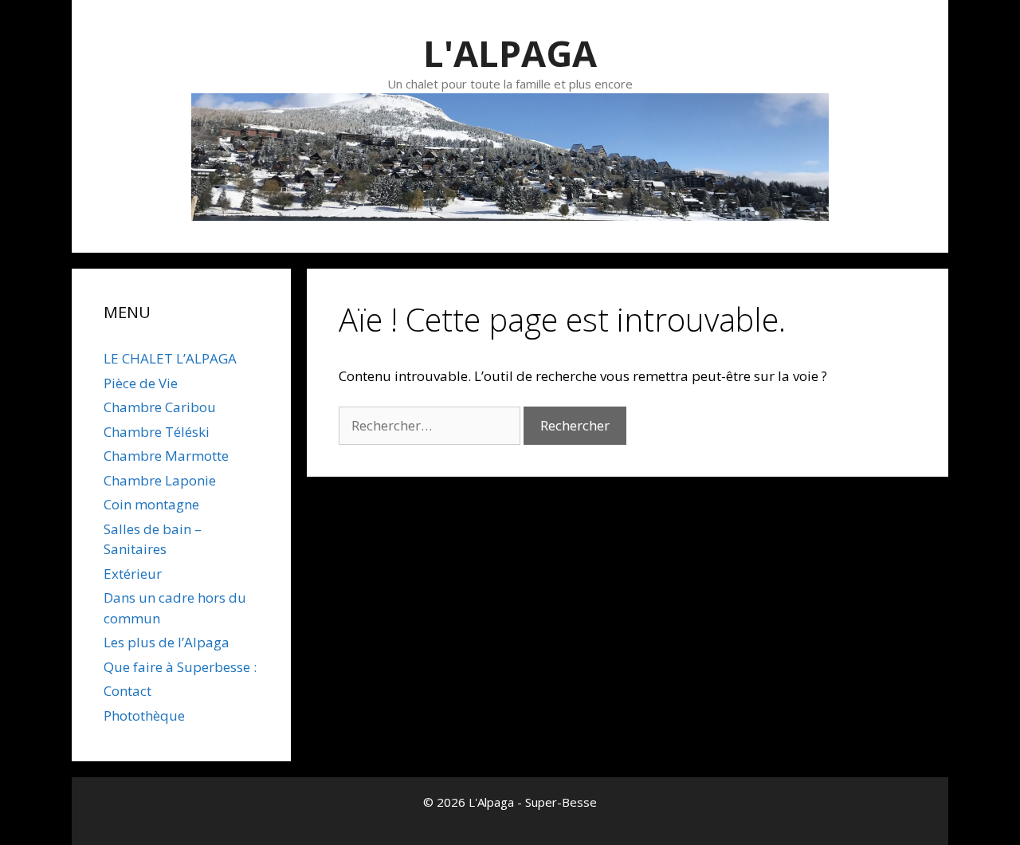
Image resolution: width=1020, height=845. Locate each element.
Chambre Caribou (160, 407)
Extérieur (133, 573)
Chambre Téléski (157, 431)
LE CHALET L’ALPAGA (170, 358)
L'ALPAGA (510, 53)
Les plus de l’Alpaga (167, 642)
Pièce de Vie (141, 383)
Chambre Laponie (160, 480)
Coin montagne (151, 504)
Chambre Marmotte (166, 455)
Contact (127, 691)
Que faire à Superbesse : (180, 667)
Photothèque (144, 715)
